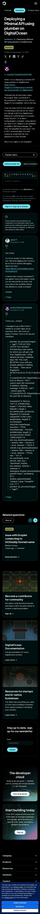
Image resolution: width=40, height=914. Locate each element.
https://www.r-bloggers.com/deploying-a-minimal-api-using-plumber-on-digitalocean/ (18, 87)
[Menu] (35, 3)
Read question (11, 557)
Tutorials (7, 10)
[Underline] (10, 174)
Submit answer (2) (12, 164)
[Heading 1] (21, 174)
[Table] (7, 176)
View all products (20, 794)
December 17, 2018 (17, 242)
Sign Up (8, 614)
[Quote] (32, 174)
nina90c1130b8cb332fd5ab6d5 (21, 307)
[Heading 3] (25, 174)
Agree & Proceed (20, 903)
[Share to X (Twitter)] (5, 56)
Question (9, 47)
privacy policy (18, 887)
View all (8, 520)
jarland (12, 240)
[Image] (16, 174)
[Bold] (5, 174)
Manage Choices (20, 910)
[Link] (14, 174)
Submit (12, 750)
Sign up (20, 832)
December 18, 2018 (17, 310)
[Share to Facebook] (10, 56)
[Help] (35, 176)
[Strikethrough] (12, 174)
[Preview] (32, 176)
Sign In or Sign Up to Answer (16, 206)
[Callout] (5, 176)
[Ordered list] (30, 174)
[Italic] (7, 174)
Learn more (10, 660)
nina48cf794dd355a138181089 (19, 74)
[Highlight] (19, 174)
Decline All (20, 906)
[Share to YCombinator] (18, 56)
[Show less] (34, 240)
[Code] (10, 176)
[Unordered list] (27, 174)
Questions (20, 10)
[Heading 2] (23, 174)
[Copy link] (22, 56)
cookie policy (9, 897)
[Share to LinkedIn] (14, 56)
